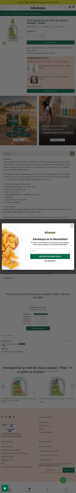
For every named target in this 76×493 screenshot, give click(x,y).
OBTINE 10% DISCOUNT (50, 256)
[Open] (4, 488)
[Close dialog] (71, 225)
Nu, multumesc (50, 261)
